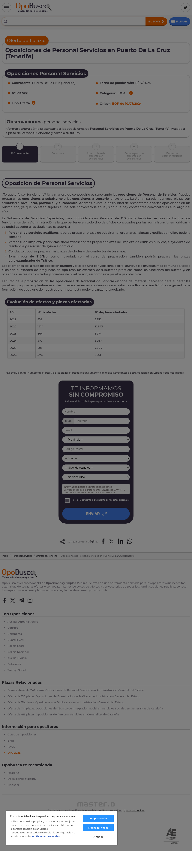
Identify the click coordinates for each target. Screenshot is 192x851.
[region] (61, 828)
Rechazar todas (98, 827)
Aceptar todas (98, 818)
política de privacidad (46, 836)
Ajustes (98, 836)
